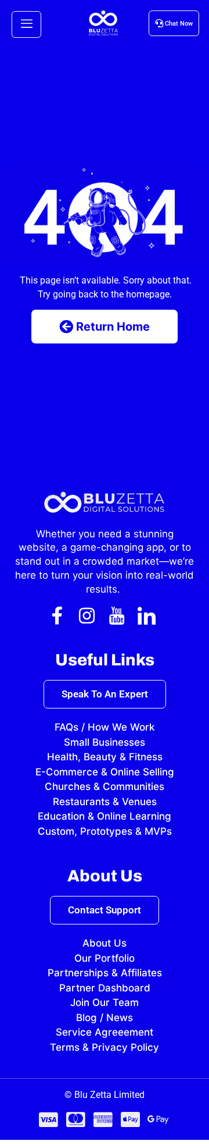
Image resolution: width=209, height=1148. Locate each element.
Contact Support (104, 910)
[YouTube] (116, 615)
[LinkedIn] (146, 615)
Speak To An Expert (105, 694)
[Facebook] (57, 615)
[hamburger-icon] (26, 24)
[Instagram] (87, 615)
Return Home (113, 327)
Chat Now (179, 23)
